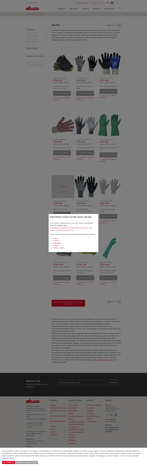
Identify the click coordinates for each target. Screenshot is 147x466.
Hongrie (56, 245)
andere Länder (58, 248)
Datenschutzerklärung (27, 462)
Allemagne (57, 243)
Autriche (56, 241)
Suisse (55, 238)
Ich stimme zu (8, 462)
